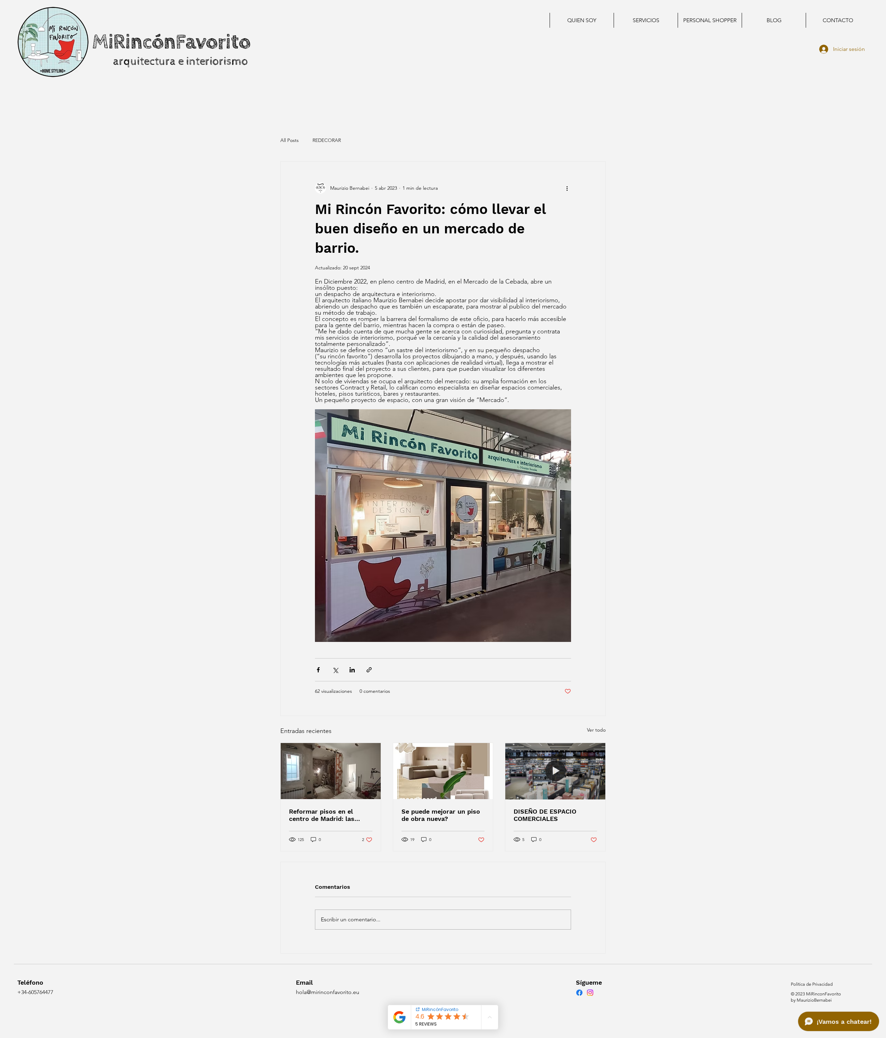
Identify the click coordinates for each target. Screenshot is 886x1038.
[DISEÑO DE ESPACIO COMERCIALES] (555, 771)
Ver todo (596, 730)
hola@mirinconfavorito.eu (327, 992)
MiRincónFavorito (171, 42)
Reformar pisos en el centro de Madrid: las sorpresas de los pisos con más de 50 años (330, 815)
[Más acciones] (567, 188)
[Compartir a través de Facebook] (318, 669)
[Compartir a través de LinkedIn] (352, 669)
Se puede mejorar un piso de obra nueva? (440, 815)
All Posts (289, 140)
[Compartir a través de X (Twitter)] (335, 669)
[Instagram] (590, 992)
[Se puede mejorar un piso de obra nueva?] (443, 771)
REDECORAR (327, 140)
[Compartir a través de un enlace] (369, 669)
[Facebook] (579, 992)
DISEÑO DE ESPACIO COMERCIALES (545, 815)
